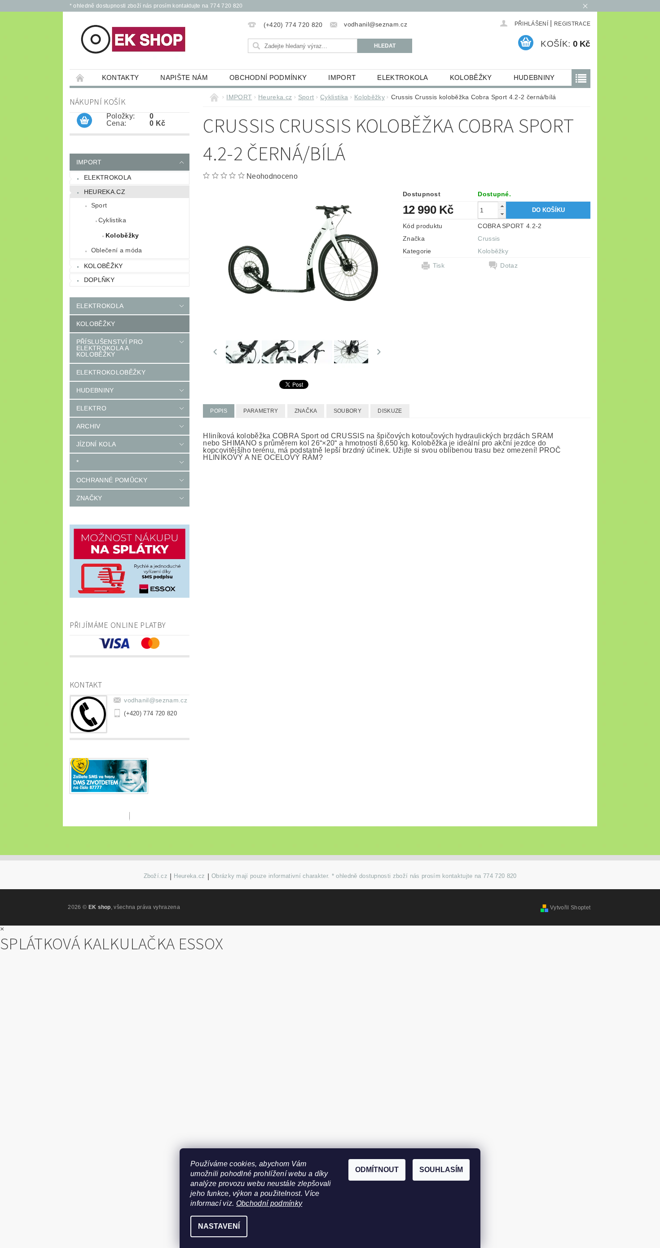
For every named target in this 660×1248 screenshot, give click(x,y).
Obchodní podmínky (268, 77)
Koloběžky (471, 77)
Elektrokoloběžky (110, 372)
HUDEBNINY (534, 77)
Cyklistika (112, 220)
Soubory (347, 411)
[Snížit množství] (502, 214)
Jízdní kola (96, 444)
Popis (218, 411)
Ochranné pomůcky (111, 480)
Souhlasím (441, 1169)
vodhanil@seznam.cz (155, 700)
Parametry (260, 411)
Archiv (88, 426)
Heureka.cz (104, 191)
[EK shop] (134, 39)
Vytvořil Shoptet (570, 907)
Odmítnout (377, 1169)
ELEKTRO (91, 408)
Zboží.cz (156, 876)
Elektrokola (402, 77)
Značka (306, 411)
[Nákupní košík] (84, 121)
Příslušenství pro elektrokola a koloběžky (109, 348)
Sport (99, 205)
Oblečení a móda (116, 250)
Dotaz (509, 265)
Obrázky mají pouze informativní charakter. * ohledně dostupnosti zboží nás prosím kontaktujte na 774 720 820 (364, 876)
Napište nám (184, 77)
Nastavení (219, 1226)
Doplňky (99, 279)
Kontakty (120, 77)
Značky (89, 498)
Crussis (489, 238)
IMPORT (342, 77)
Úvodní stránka (80, 77)
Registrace (572, 24)
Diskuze (390, 411)
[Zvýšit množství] (502, 206)
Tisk (438, 265)
